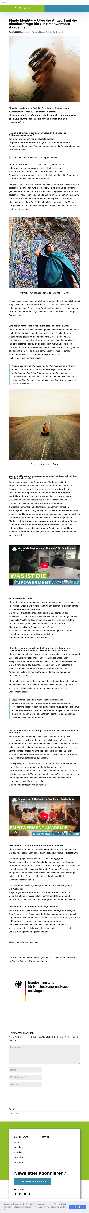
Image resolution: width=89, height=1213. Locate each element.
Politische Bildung (38, 32)
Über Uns (18, 1142)
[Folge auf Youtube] (24, 8)
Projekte (49, 32)
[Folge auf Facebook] (15, 8)
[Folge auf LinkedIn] (29, 8)
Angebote (18, 1147)
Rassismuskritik (58, 32)
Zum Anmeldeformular (32, 1182)
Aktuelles (18, 1157)
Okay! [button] (77, 1207)
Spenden (66, 9)
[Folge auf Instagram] (20, 8)
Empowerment (25, 32)
